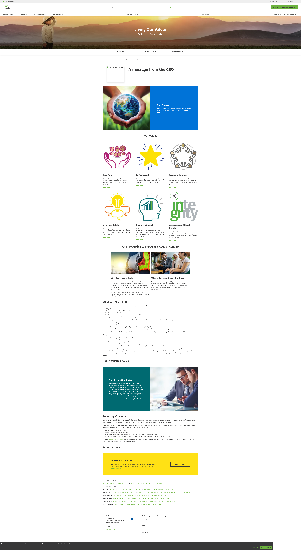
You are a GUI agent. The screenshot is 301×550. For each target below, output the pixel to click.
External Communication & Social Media (143, 501)
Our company (113, 59)
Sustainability (147, 489)
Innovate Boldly (134, 483)
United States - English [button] (9, 1)
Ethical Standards (157, 483)
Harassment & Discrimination (136, 495)
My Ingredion (161, 519)
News (143, 525)
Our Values (120, 52)
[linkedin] (132, 519)
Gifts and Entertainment (129, 492)
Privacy (154, 489)
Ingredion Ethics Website (116, 439)
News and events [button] (132, 14)
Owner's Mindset (146, 483)
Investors (144, 529)
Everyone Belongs (123, 483)
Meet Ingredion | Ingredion (124, 59)
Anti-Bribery (161, 489)
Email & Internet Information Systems (148, 498)
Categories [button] (23, 14)
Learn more (106, 187)
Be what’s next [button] (8, 14)
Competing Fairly (116, 492)
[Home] (7, 9)
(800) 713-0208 (110, 529)
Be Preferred (113, 483)
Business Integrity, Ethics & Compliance (140, 59)
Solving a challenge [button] (40, 14)
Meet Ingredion (146, 519)
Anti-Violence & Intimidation (154, 495)
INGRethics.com (116, 468)
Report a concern (178, 52)
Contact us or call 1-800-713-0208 (276, 1)
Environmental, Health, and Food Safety (120, 489)
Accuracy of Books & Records (121, 501)
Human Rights (137, 489)
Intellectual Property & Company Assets (124, 498)
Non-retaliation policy (148, 52)
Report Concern (171, 489)
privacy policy (33, 544)
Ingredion (106, 59)
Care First (105, 483)
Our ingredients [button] (58, 14)
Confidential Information (163, 501)
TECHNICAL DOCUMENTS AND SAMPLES (284, 7)
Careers (144, 522)
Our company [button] (206, 14)
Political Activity (154, 492)
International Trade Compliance (170, 492)
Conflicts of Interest (143, 492)
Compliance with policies (132, 504)
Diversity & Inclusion (120, 495)
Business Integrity (146, 504)
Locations (145, 532)
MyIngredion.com (290, 1)
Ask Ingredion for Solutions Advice (285, 14)
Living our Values (119, 504)
